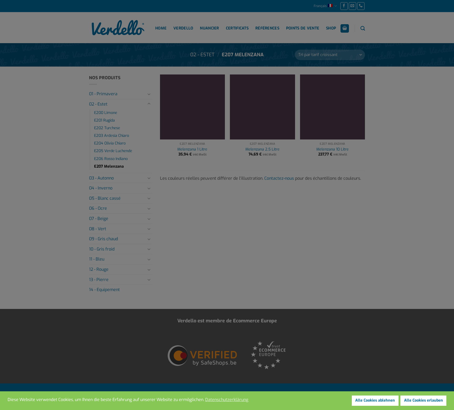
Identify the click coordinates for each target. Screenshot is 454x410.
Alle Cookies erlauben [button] (423, 400)
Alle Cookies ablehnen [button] (375, 400)
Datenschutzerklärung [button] (226, 399)
